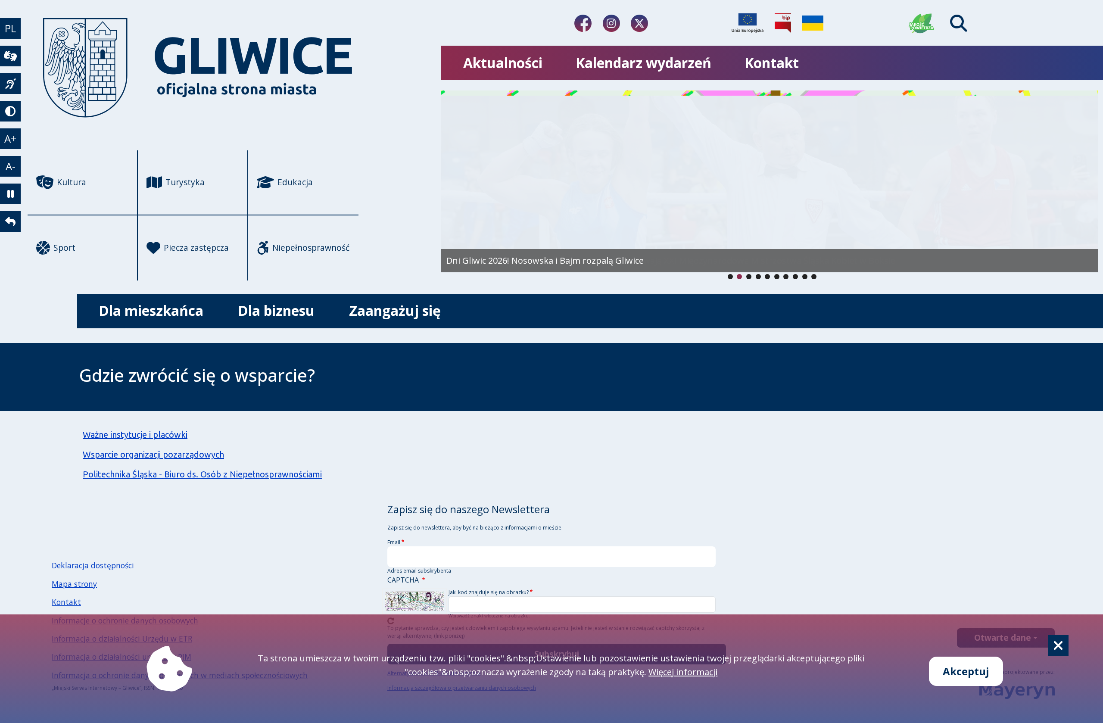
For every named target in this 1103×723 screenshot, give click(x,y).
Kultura (71, 182)
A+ (10, 138)
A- (11, 166)
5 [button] (776, 276)
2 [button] (748, 276)
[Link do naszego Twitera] (639, 23)
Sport (64, 247)
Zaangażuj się (395, 310)
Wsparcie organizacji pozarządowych (153, 454)
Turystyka (185, 182)
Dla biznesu (276, 310)
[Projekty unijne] (747, 23)
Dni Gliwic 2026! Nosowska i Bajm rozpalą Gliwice (545, 260)
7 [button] (795, 276)
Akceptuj (966, 671)
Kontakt (772, 62)
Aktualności (502, 62)
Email (393, 542)
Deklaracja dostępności (93, 565)
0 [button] (730, 276)
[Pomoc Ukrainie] (812, 23)
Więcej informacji (682, 672)
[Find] (958, 23)
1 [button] (739, 276)
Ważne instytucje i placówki (135, 434)
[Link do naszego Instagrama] (611, 23)
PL (10, 28)
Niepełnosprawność (310, 247)
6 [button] (785, 276)
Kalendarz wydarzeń (643, 62)
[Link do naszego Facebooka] (583, 23)
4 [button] (767, 276)
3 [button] (758, 276)
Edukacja (295, 182)
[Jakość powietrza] (921, 23)
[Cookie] (1058, 645)
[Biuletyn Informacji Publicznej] (783, 23)
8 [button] (804, 276)
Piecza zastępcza (196, 247)
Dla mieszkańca (151, 310)
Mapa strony (74, 584)
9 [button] (813, 276)
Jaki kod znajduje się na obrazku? (489, 592)
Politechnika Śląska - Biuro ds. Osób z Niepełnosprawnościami (202, 474)
